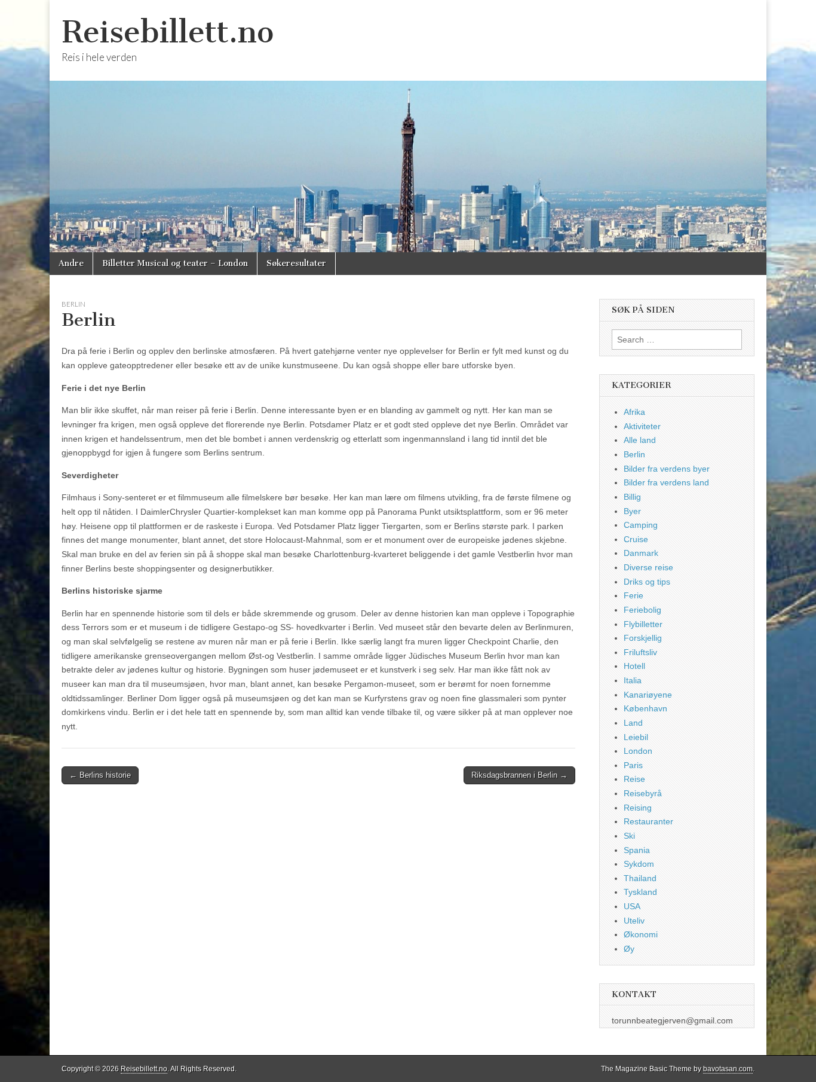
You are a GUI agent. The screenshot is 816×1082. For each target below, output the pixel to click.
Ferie (633, 595)
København (645, 708)
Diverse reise (648, 567)
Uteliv (634, 920)
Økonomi (641, 934)
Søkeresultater (296, 263)
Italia (633, 680)
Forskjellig (643, 638)
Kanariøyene (648, 694)
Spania (637, 850)
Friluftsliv (640, 652)
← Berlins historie (100, 775)
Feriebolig (642, 610)
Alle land (640, 440)
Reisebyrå (643, 793)
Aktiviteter (642, 426)
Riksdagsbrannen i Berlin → (519, 775)
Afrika (634, 412)
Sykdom (639, 864)
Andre (71, 263)
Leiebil (636, 737)
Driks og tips (647, 581)
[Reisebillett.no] (408, 126)
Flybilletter (643, 624)
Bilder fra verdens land (666, 482)
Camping (641, 525)
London (638, 751)
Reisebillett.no (168, 32)
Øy (629, 948)
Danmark (641, 553)
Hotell (634, 666)
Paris (633, 765)
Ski (629, 835)
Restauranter (648, 821)
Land (633, 723)
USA (632, 906)
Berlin (73, 304)
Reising (638, 807)
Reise (634, 779)
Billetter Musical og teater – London (175, 263)
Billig (632, 497)
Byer (632, 511)
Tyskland (640, 892)
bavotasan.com (728, 1069)
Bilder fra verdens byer (667, 468)
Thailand (640, 878)
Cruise (636, 539)
